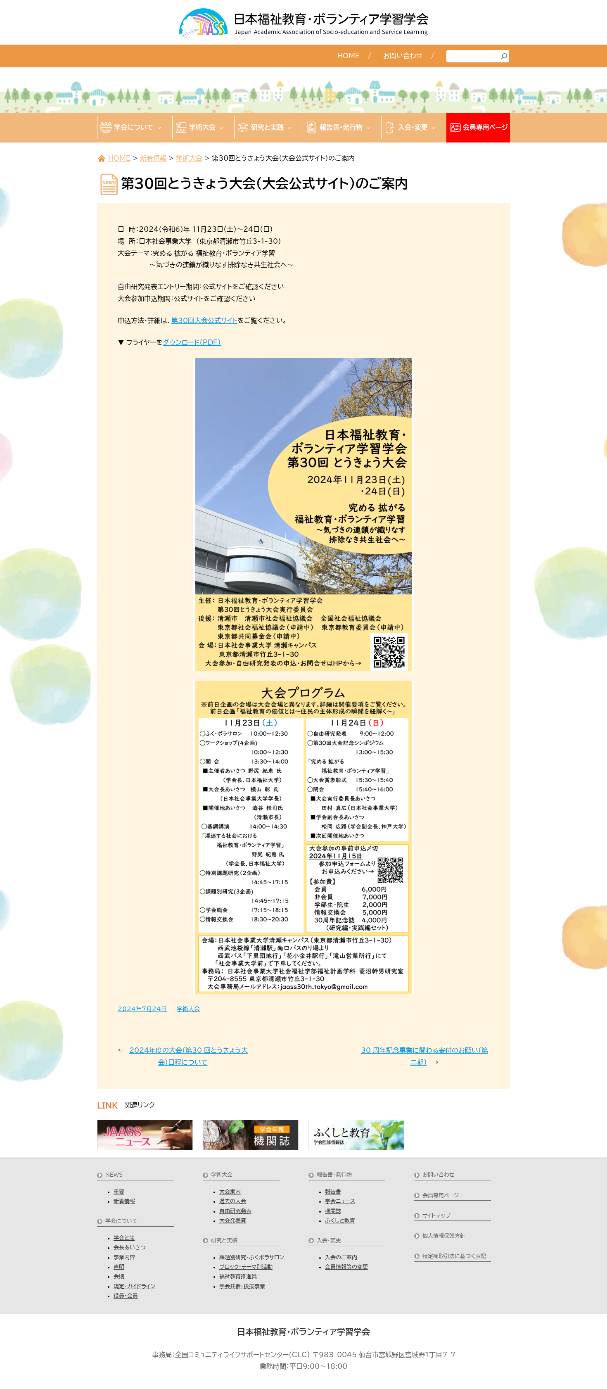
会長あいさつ (130, 1247)
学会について (121, 1221)
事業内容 (124, 1257)
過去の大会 (232, 1201)
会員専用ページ (440, 1195)
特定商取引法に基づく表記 (454, 1256)
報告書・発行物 (334, 1175)
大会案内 (230, 1191)
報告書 (333, 1191)
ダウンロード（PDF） (192, 342)
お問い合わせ (438, 1175)
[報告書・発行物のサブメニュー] (368, 128)
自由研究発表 (235, 1211)
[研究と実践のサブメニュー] (289, 128)
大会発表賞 (232, 1220)
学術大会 (189, 158)
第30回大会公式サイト (204, 320)
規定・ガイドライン (134, 1286)
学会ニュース (340, 1201)
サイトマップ (436, 1215)
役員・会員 (126, 1296)
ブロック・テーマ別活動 (246, 1267)
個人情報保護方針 (443, 1236)
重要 (119, 1191)
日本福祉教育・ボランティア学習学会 (303, 1331)
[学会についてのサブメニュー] (159, 128)
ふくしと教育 (340, 1220)
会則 (119, 1276)
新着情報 (153, 158)
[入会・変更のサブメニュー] (434, 128)
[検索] (504, 56)
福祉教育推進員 (238, 1276)
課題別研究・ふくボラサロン (251, 1257)
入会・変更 (329, 1240)
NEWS (114, 1175)
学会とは (124, 1238)
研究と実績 (224, 1240)
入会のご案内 (341, 1257)
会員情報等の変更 (346, 1267)
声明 (119, 1267)
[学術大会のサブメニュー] (221, 128)
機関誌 (333, 1211)
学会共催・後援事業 (242, 1286)
